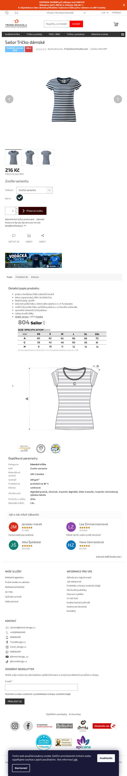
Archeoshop (75, 714)
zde (75, 759)
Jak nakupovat (74, 581)
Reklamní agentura (14, 577)
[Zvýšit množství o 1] (17, 209)
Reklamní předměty (14, 587)
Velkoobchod (11, 601)
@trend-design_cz (19, 656)
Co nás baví (72, 598)
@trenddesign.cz (18, 661)
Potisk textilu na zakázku (17, 582)
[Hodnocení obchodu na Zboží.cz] (105, 726)
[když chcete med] (82, 726)
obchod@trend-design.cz (22, 627)
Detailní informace (14, 226)
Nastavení (21, 768)
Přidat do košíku (34, 210)
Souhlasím (106, 758)
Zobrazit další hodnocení (108, 557)
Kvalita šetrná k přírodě (78, 602)
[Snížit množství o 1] (17, 213)
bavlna (39, 316)
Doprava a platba (75, 594)
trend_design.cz (18, 647)
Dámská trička (38, 464)
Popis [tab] (9, 277)
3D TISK (9, 592)
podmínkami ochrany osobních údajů (52, 694)
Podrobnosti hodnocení (76, 49)
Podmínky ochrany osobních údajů (83, 585)
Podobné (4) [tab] (22, 277)
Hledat (76, 23)
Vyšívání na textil (13, 597)
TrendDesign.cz (18, 642)
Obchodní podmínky (77, 590)
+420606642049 (17, 632)
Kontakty (71, 611)
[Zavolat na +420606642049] (10, 12)
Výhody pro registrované (60, 12)
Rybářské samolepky (56, 714)
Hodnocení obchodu (77, 606)
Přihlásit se (15, 701)
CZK (104, 12)
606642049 (15, 637)
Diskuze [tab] (35, 277)
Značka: (98, 49)
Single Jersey (22, 316)
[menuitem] (12, 34)
